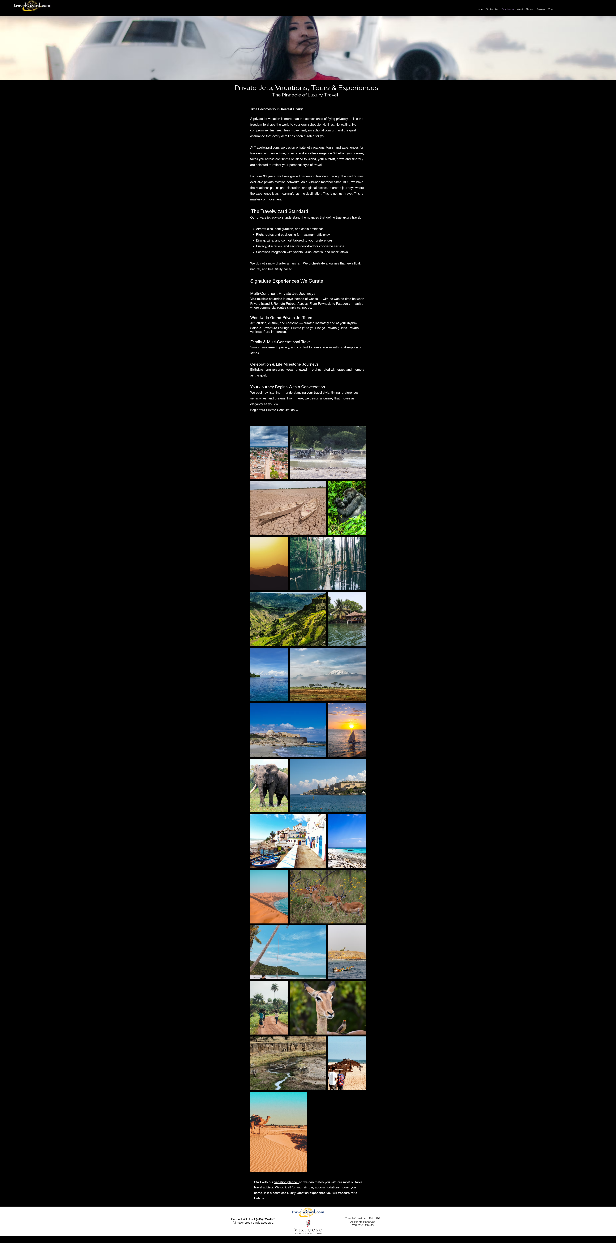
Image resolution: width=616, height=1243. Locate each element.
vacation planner (286, 1182)
